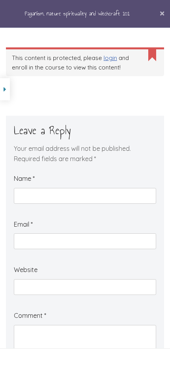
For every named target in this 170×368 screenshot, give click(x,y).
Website (26, 270)
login (110, 58)
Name (24, 178)
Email (23, 224)
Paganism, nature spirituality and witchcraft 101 (77, 13)
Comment (30, 315)
